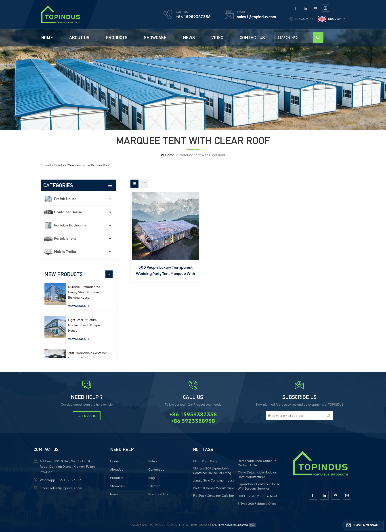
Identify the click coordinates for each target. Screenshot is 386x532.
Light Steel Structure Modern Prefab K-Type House (84, 325)
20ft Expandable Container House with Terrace (87, 355)
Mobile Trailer (65, 251)
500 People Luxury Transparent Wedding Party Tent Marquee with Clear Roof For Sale (165, 271)
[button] (109, 274)
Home (47, 37)
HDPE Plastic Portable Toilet (257, 496)
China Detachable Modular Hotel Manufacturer (257, 475)
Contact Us (252, 37)
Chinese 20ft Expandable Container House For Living (212, 471)
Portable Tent (65, 238)
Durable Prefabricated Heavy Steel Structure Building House (84, 292)
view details (77, 306)
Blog (151, 478)
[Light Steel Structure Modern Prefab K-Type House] (55, 327)
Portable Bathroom (70, 225)
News (189, 37)
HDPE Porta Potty (205, 461)
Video (217, 37)
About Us (79, 37)
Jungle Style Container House (214, 480)
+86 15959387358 (193, 17)
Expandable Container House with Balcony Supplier (259, 486)
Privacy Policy (158, 494)
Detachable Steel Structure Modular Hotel (257, 463)
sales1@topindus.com (256, 17)
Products (117, 37)
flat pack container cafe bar (213, 496)
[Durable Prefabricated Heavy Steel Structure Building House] (55, 294)
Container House (68, 212)
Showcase (155, 37)
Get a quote (87, 416)
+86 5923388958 (193, 421)
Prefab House (65, 199)
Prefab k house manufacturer (214, 488)
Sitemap (154, 486)
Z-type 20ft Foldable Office (257, 504)
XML (214, 524)
